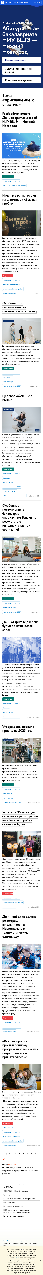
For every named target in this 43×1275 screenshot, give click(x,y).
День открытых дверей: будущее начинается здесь (20, 626)
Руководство (8, 1195)
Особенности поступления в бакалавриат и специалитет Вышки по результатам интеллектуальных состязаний (19, 517)
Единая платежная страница (13, 1216)
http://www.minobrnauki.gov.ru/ (15, 1241)
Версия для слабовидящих (13, 1206)
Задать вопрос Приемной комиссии (18, 70)
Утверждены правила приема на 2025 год (18, 728)
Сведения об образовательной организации (19, 1198)
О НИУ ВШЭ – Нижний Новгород (15, 1191)
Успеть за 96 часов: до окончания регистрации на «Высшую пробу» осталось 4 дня (20, 818)
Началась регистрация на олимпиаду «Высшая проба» (19, 199)
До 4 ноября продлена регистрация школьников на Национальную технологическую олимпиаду (19, 926)
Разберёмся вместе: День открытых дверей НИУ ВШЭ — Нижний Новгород (19, 119)
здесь (18, 1258)
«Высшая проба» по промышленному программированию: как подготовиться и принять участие (20, 1049)
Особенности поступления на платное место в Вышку (19, 307)
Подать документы (15, 60)
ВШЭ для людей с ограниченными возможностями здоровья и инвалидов (17, 1211)
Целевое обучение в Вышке (17, 398)
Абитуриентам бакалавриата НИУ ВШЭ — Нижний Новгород (21, 40)
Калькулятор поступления (18, 80)
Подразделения (9, 1202)
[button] (16, 1184)
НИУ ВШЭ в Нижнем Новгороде (16, 2)
